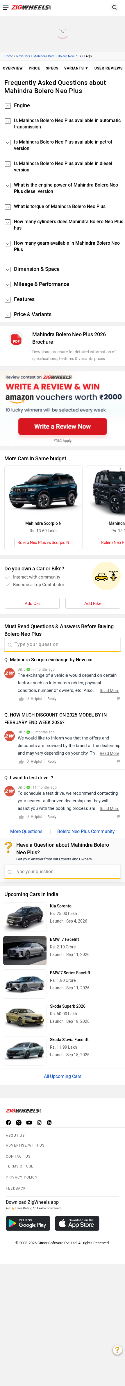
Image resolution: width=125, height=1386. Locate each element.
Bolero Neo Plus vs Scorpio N (43, 542)
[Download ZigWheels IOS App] (77, 1223)
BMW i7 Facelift (64, 939)
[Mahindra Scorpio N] (43, 491)
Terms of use (19, 1166)
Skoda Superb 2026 (67, 1006)
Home (8, 56)
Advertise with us (25, 1145)
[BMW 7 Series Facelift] (25, 984)
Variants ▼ (76, 68)
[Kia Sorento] (25, 917)
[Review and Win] (62, 408)
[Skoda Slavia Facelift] (25, 1051)
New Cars (23, 56)
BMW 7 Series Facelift (70, 972)
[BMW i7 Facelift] (25, 950)
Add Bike (92, 603)
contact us (18, 1156)
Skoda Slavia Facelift (69, 1039)
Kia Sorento (61, 906)
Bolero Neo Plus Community (86, 831)
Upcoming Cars (65, 1076)
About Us (15, 1135)
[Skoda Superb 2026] (25, 1017)
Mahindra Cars (44, 56)
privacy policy (22, 1177)
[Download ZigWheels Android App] (28, 1223)
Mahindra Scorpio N (43, 523)
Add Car (32, 603)
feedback (16, 1188)
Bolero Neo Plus (69, 56)
